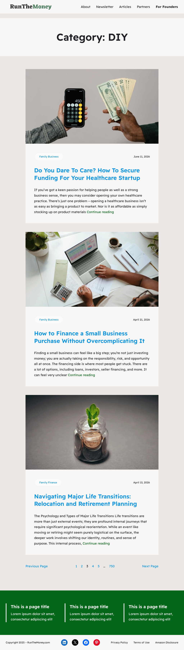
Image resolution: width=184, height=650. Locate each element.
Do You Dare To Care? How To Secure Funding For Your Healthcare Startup (87, 174)
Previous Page (37, 566)
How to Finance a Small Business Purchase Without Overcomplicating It (89, 337)
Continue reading (100, 212)
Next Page (150, 566)
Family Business (49, 156)
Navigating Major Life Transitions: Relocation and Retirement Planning (85, 500)
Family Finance (48, 482)
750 (112, 566)
